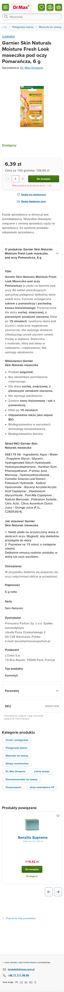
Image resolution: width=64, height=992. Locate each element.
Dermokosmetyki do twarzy (21, 779)
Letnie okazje (41, 771)
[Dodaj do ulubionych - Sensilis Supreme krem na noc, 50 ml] (58, 815)
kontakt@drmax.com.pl (21, 969)
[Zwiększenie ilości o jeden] (22, 178)
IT (35, 982)
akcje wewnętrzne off (42, 787)
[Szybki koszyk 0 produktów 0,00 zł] (58, 7)
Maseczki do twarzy (17, 755)
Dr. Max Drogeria (31, 67)
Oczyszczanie (13, 787)
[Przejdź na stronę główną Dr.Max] (21, 7)
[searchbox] (32, 16)
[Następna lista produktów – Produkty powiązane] (58, 891)
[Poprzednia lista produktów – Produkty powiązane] (49, 891)
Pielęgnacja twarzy (16, 747)
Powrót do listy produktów (20, 918)
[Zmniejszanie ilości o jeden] (8, 178)
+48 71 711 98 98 (18, 975)
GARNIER (8, 36)
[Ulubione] (41, 7)
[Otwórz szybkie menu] (5, 7)
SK (26, 982)
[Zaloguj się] (50, 7)
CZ (21, 982)
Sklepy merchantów (17, 763)
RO (31, 982)
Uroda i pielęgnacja (17, 739)
